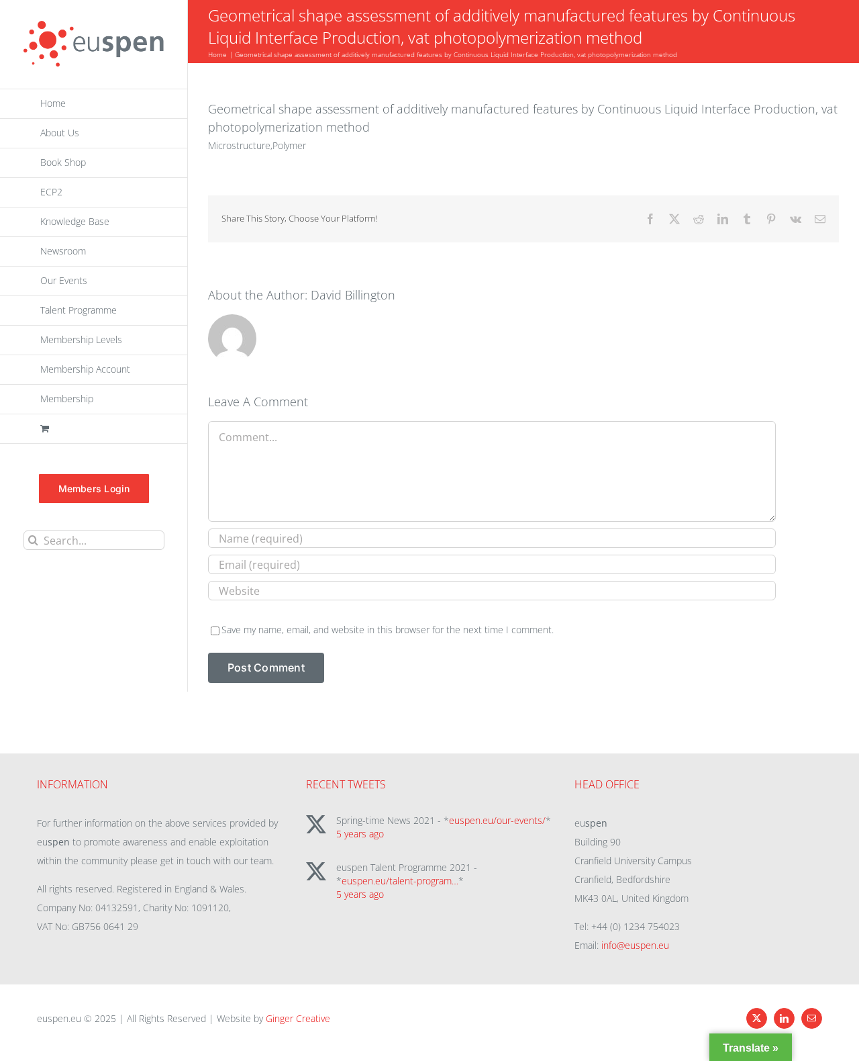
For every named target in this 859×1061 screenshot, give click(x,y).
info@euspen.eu (635, 945)
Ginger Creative (298, 1018)
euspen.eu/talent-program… (400, 880)
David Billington (353, 295)
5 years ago (360, 833)
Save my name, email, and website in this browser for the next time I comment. (387, 629)
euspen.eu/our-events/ (497, 820)
